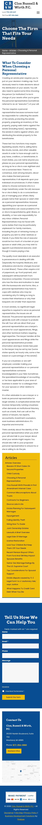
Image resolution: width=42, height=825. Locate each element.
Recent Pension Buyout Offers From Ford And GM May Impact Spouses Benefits (21, 555)
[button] (38, 13)
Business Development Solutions (20, 816)
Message (6, 661)
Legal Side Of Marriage (17, 536)
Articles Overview (13, 463)
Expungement (13, 516)
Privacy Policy (31, 813)
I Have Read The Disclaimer (14, 691)
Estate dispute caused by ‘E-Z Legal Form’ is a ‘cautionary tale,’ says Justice (21, 581)
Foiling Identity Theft (16, 520)
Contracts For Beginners (18, 500)
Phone (5, 651)
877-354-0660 (13, 15)
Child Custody (13, 473)
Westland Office (14, 751)
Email (5, 641)
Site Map (19, 813)
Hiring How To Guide (16, 524)
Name (4, 632)
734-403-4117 (11, 12)
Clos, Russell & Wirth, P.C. (22, 806)
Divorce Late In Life (15, 504)
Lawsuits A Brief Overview (18, 532)
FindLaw (21, 819)
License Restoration (15, 540)
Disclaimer (5, 687)
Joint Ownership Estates (18, 528)
